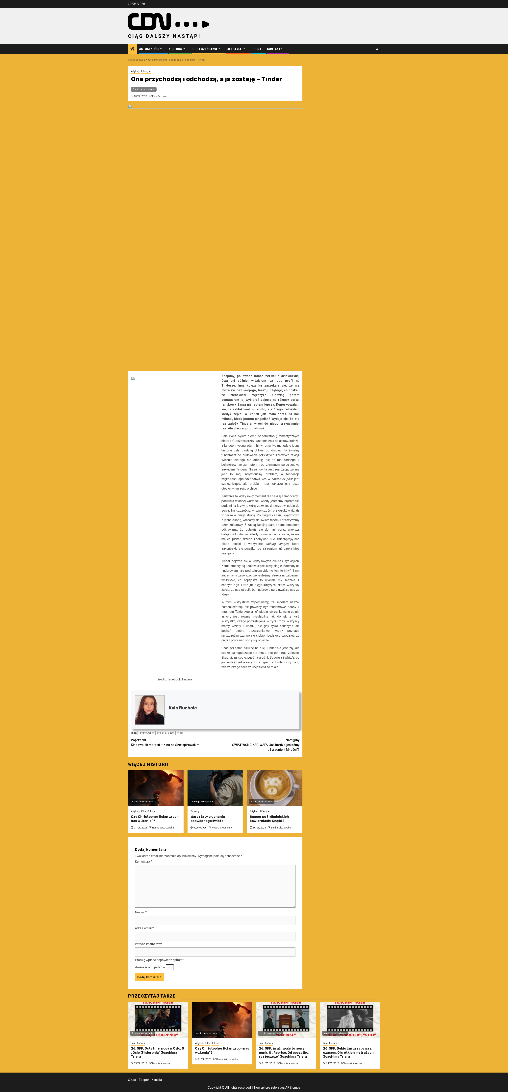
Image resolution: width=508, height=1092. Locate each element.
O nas (132, 1080)
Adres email (144, 928)
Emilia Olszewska (281, 827)
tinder (180, 732)
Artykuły (135, 71)
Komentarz (143, 862)
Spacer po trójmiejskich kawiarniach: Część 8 (269, 819)
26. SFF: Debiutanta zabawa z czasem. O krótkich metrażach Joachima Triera (348, 1053)
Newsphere (262, 1087)
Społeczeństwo (204, 49)
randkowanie (146, 732)
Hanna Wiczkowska (163, 827)
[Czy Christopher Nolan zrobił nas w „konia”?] (156, 788)
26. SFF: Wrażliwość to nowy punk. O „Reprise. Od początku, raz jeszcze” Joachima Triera (284, 1053)
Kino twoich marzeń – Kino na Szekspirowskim (165, 742)
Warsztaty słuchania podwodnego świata (207, 819)
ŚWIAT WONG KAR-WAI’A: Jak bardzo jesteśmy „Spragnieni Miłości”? (265, 744)
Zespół (144, 1080)
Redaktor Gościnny (222, 827)
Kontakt (273, 49)
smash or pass (165, 732)
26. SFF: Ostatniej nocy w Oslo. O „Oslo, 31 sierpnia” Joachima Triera (157, 1053)
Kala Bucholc (159, 96)
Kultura (175, 49)
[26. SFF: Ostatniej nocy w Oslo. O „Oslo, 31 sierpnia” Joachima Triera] (158, 1020)
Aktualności (149, 49)
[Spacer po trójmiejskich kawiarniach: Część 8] (274, 788)
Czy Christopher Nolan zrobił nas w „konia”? (154, 819)
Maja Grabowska (161, 1063)
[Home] (132, 49)
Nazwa (141, 912)
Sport (256, 49)
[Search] (377, 49)
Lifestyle (234, 49)
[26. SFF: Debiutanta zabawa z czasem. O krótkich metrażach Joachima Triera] (350, 1020)
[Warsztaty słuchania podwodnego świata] (215, 788)
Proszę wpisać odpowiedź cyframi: (159, 960)
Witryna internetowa (148, 944)
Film (143, 811)
